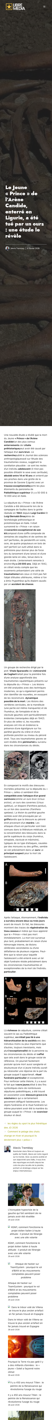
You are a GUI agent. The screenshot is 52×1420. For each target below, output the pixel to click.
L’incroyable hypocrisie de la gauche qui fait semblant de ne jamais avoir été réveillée (24, 1213)
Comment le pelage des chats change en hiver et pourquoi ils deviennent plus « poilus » (22, 1135)
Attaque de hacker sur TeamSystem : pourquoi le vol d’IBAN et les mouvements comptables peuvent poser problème (24, 1290)
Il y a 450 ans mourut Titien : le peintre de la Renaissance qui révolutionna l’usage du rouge (24, 1398)
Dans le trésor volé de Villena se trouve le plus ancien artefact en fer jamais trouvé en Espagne (25, 1323)
